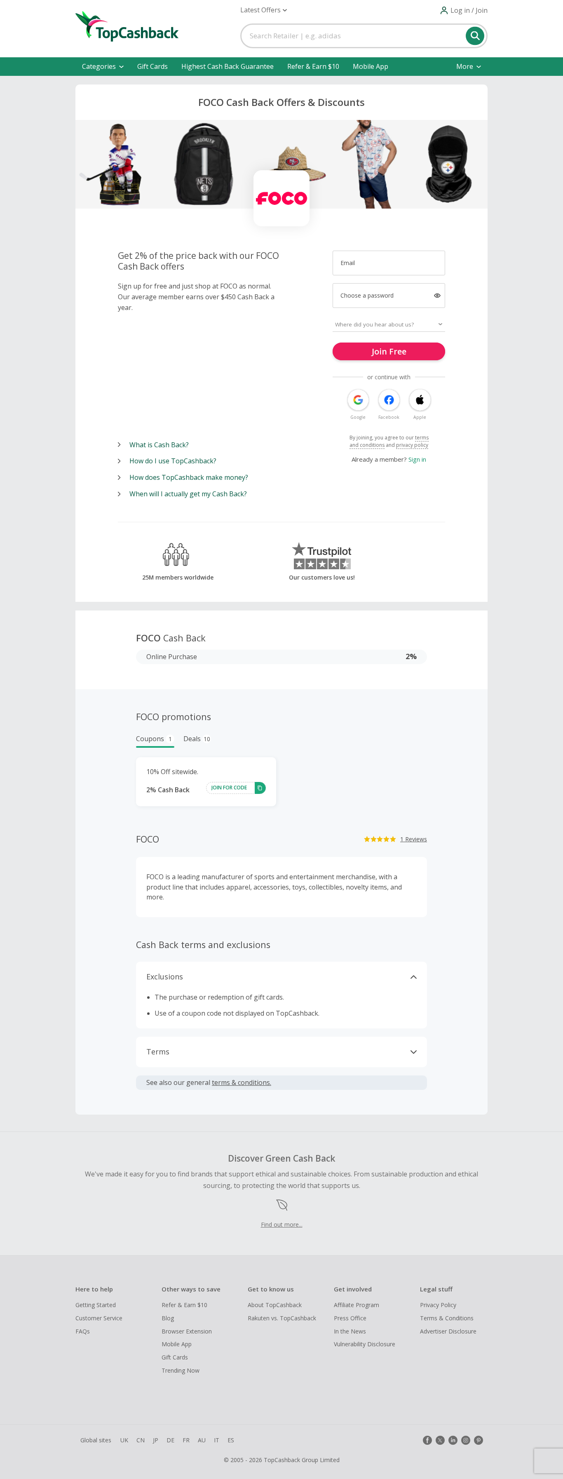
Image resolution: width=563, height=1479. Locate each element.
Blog (168, 1318)
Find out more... (282, 1224)
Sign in (417, 459)
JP (155, 1440)
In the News (350, 1331)
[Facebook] (427, 1440)
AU (202, 1440)
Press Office (350, 1318)
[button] (263, 10)
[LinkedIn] (452, 1440)
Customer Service (98, 1318)
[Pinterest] (478, 1440)
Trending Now (180, 1370)
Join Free (389, 351)
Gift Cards (152, 66)
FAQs (82, 1331)
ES (231, 1440)
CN (140, 1440)
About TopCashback (275, 1305)
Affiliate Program (356, 1305)
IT (216, 1440)
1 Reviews (413, 839)
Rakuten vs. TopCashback (282, 1318)
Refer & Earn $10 (313, 66)
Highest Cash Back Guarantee (227, 66)
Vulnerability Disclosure (364, 1344)
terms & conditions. (241, 1082)
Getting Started (95, 1305)
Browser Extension (187, 1331)
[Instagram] (465, 1440)
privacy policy (412, 444)
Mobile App (370, 66)
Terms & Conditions (447, 1318)
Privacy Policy (438, 1305)
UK (124, 1440)
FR (186, 1440)
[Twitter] (440, 1440)
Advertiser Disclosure (448, 1331)
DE (170, 1440)
